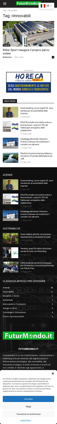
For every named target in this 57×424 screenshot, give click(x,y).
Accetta (28, 399)
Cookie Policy (25, 420)
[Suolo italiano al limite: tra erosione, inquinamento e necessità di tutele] (10, 238)
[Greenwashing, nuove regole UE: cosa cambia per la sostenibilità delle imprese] (10, 112)
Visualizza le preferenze (28, 414)
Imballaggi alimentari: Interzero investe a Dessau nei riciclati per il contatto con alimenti (34, 141)
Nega (28, 406)
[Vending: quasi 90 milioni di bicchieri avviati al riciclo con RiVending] (10, 252)
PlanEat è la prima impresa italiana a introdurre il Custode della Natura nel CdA (36, 156)
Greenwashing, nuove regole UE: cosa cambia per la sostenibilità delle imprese (36, 111)
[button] (52, 373)
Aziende (6, 45)
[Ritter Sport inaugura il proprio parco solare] (28, 34)
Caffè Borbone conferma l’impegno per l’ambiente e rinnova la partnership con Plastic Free (37, 265)
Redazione (7, 57)
